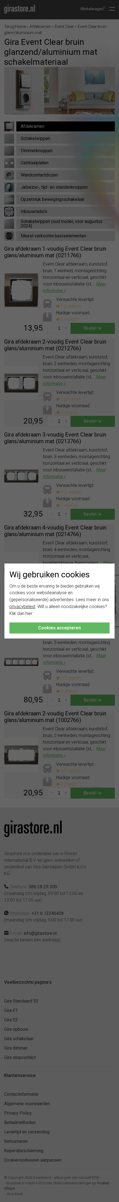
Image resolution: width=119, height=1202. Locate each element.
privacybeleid (22, 606)
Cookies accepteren (59, 627)
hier (28, 613)
